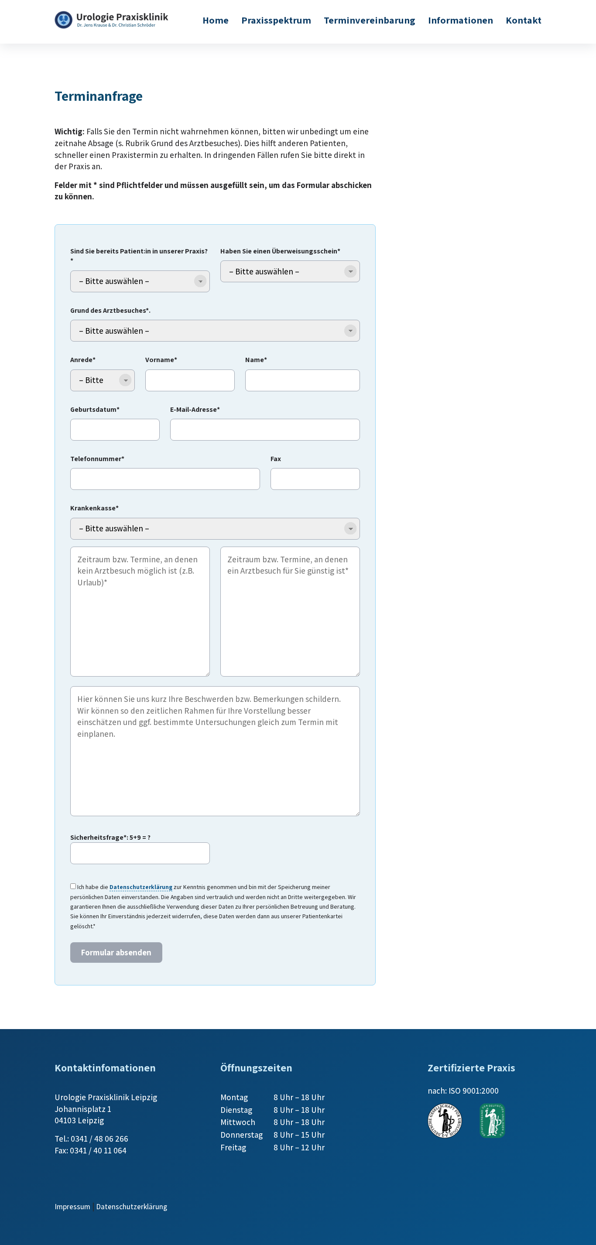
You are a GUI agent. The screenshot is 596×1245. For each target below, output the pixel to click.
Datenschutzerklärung (141, 887)
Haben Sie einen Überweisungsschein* (280, 251)
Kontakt (523, 20)
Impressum (72, 1206)
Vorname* (161, 359)
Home (215, 20)
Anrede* (83, 359)
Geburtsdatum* (95, 409)
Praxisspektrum (276, 20)
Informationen (460, 20)
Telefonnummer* (97, 458)
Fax (276, 458)
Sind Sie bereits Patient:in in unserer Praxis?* (139, 255)
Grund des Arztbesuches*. (110, 310)
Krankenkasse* (94, 508)
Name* (256, 359)
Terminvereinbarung (369, 20)
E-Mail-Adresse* (195, 409)
